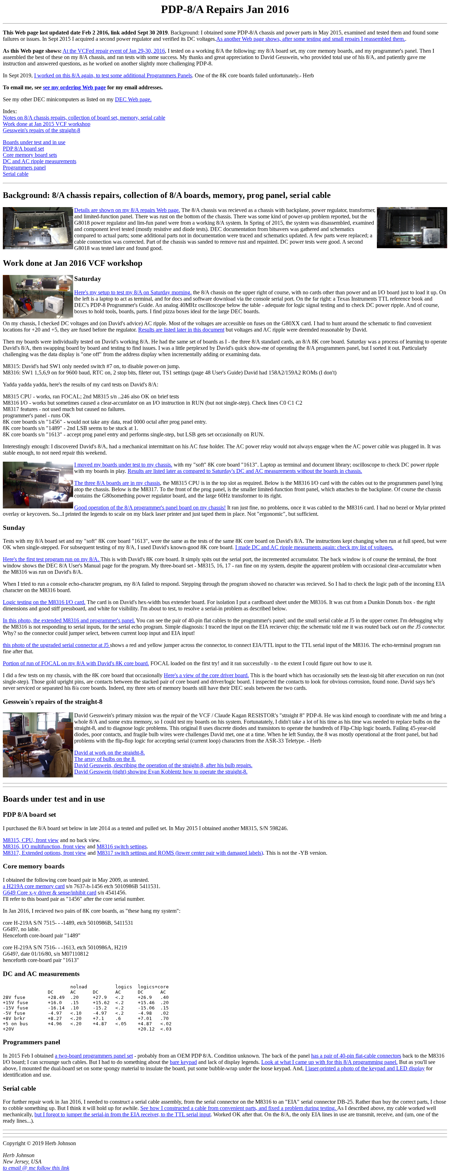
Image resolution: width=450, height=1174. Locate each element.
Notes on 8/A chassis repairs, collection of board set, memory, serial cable (84, 118)
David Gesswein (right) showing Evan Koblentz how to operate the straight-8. (161, 772)
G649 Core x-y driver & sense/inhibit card (49, 893)
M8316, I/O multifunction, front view (44, 846)
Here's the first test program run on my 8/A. (52, 559)
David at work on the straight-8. (109, 753)
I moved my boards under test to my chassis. (123, 465)
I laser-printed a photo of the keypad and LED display (365, 1068)
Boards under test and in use (34, 142)
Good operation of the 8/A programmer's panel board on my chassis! (150, 508)
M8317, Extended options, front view (44, 853)
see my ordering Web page (74, 87)
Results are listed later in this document (181, 330)
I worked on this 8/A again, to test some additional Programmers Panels (113, 75)
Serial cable (15, 174)
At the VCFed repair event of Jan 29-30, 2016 (114, 51)
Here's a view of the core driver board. (206, 675)
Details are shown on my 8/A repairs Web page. (127, 210)
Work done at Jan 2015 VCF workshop (46, 124)
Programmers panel (24, 168)
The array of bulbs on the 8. (105, 759)
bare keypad (183, 1062)
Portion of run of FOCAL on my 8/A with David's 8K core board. (76, 663)
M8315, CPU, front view (31, 840)
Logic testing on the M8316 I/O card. (44, 602)
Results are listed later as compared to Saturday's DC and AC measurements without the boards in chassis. (245, 471)
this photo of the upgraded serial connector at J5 (56, 645)
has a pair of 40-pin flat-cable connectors (356, 1056)
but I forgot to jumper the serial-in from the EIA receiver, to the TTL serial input (122, 1114)
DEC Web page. (133, 99)
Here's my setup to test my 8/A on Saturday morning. (133, 292)
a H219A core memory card (34, 886)
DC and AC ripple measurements (39, 161)
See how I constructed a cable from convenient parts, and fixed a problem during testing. (238, 1108)
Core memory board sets (30, 155)
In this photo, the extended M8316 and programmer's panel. (69, 620)
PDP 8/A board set (23, 149)
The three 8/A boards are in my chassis (117, 483)
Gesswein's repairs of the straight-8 (41, 130)
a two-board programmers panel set (94, 1056)
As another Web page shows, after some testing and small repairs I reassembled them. (310, 39)
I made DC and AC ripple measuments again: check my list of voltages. (314, 547)
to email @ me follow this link (36, 1168)
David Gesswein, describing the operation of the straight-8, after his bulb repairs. (163, 765)
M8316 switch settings (122, 846)
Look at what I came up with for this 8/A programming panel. (329, 1062)
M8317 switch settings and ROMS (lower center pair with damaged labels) (180, 853)
